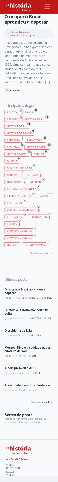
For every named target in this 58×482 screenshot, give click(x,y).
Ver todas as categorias (41, 253)
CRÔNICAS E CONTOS (20, 230)
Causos (45, 195)
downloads (13, 468)
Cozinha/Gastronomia (23, 188)
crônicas (14, 174)
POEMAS (13, 223)
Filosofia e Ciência (20, 195)
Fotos (10, 471)
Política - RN (40, 216)
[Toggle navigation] (47, 7)
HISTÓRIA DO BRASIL (20, 133)
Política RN (15, 202)
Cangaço (33, 174)
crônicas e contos (20, 237)
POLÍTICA (13, 112)
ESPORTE (13, 119)
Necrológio (16, 181)
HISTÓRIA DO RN (36, 119)
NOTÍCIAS (36, 181)
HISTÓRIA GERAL (18, 154)
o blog (10, 464)
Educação (14, 140)
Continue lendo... (15, 90)
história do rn (18, 126)
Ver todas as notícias (42, 402)
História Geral (38, 147)
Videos (10, 474)
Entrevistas (16, 216)
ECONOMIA (14, 147)
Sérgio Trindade (20, 32)
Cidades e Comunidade (23, 209)
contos (40, 154)
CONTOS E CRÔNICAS (20, 167)
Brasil (30, 112)
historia (14, 244)
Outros (13, 161)
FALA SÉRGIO (36, 140)
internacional (36, 244)
